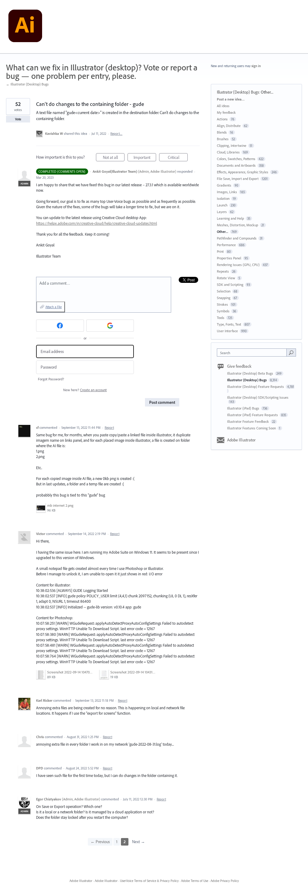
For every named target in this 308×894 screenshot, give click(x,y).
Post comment (162, 402)
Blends (222, 132)
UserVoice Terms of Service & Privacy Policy (149, 881)
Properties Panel (229, 258)
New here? (85, 390)
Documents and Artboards (236, 165)
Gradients (224, 185)
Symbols (223, 311)
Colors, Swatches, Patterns (236, 158)
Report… (116, 133)
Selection (223, 291)
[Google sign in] (110, 326)
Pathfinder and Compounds (237, 238)
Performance (226, 245)
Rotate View (226, 278)
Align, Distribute (229, 125)
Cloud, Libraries (228, 152)
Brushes (223, 139)
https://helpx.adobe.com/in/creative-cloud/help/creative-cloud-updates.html (96, 223)
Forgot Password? (51, 379)
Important (145, 158)
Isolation (223, 198)
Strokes (222, 304)
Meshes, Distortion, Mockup (237, 225)
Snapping (223, 297)
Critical (178, 158)
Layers (222, 211)
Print (220, 251)
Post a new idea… (231, 99)
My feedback (226, 112)
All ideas (223, 106)
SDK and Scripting (230, 284)
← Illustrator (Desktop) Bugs (27, 84)
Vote (18, 119)
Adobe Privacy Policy (225, 881)
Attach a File (53, 307)
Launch (222, 205)
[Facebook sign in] (60, 326)
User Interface (227, 331)
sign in (256, 66)
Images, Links (227, 192)
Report (109, 427)
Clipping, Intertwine (231, 145)
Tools (220, 317)
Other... (267, 92)
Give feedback (239, 366)
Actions (222, 119)
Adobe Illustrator (241, 440)
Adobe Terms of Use (194, 881)
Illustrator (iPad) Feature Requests (253, 415)
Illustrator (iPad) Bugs (243, 408)
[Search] (291, 352)
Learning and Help (230, 218)
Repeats (223, 271)
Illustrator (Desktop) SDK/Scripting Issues (257, 397)
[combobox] (253, 352)
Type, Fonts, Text (229, 324)
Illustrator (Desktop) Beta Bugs (250, 373)
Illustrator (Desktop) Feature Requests (256, 386)
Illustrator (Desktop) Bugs (238, 92)
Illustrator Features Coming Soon (252, 428)
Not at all (114, 158)
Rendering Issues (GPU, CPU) (238, 264)
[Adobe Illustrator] (25, 27)
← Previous (100, 841)
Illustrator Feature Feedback (248, 421)
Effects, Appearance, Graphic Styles (242, 172)
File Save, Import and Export (238, 178)
